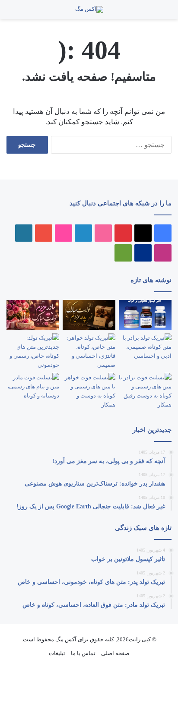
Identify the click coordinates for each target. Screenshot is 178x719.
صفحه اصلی (115, 653)
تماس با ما (83, 653)
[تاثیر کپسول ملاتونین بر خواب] (145, 315)
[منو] (160, 12)
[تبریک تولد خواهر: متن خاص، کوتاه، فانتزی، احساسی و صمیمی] (89, 351)
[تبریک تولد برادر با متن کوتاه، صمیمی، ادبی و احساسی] (145, 348)
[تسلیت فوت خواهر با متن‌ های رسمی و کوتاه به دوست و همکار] (89, 391)
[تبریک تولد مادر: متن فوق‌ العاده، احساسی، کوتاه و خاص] (32, 315)
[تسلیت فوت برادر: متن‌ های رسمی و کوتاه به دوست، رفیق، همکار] (145, 391)
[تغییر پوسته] (10, 12)
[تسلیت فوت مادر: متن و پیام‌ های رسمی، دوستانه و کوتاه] (32, 388)
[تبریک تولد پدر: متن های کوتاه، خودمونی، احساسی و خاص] (89, 315)
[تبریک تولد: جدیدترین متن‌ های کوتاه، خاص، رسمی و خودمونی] (32, 351)
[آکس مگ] (89, 9)
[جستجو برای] (152, 12)
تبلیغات (57, 653)
